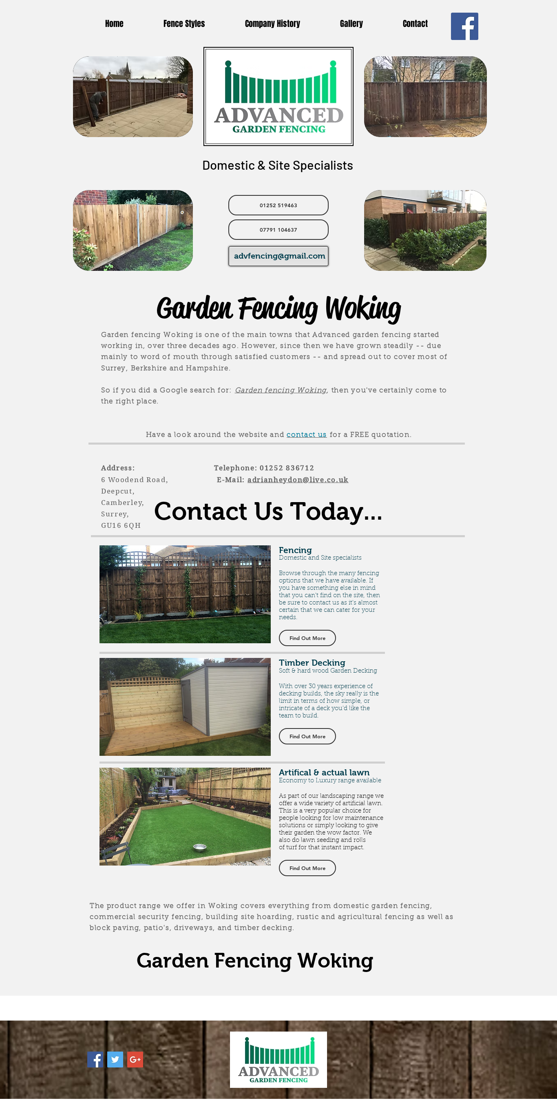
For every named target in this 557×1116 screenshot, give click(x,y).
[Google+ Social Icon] (135, 1059)
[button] (307, 638)
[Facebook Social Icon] (464, 26)
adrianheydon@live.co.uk (298, 480)
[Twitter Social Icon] (115, 1059)
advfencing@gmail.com (279, 255)
